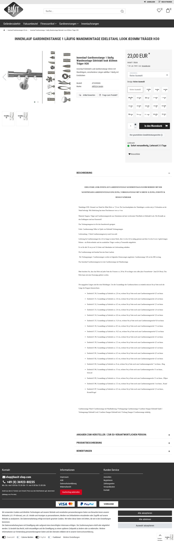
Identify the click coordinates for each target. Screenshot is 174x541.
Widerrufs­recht (65, 487)
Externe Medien (27, 537)
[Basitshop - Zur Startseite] (12, 12)
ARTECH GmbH (97, 86)
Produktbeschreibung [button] (89, 442)
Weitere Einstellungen (71, 537)
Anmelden (151, 2)
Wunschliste (135, 154)
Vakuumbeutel (30, 23)
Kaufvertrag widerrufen (71, 492)
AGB (61, 480)
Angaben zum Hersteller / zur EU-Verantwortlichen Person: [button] (112, 434)
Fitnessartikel (48, 23)
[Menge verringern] (135, 127)
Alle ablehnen (145, 519)
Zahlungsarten (109, 483)
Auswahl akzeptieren (145, 525)
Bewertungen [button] (84, 451)
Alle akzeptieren (145, 513)
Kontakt (106, 490)
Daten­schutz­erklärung (68, 483)
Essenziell (10, 537)
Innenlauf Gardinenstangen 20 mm (17, 30)
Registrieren (166, 2)
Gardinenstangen (68, 23)
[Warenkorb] (168, 10)
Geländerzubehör (12, 23)
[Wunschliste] (159, 10)
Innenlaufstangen (90, 23)
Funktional (57, 537)
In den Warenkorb (153, 125)
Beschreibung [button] (84, 172)
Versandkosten (146, 66)
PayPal (43, 537)
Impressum (64, 477)
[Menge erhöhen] (135, 124)
